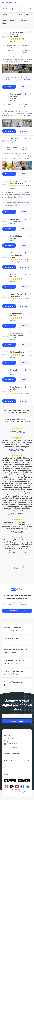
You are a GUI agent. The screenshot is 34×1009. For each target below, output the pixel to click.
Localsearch (5, 14)
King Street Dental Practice (17, 450)
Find (11, 14)
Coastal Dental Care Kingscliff (17, 433)
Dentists (18, 14)
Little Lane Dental (17, 532)
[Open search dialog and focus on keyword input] (3, 9)
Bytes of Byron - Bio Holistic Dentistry (17, 552)
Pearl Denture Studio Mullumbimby (17, 515)
